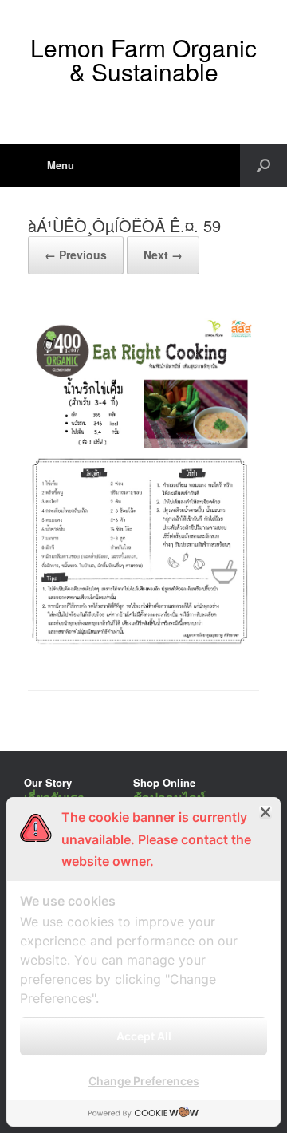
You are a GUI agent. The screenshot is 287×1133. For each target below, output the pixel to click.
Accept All (143, 1036)
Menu (60, 164)
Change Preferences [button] (143, 1081)
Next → (163, 255)
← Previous (76, 255)
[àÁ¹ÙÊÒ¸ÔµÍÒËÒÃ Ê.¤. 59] (143, 649)
